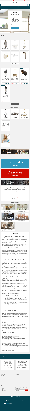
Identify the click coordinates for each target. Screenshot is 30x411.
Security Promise (8, 400)
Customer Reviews (3, 390)
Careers (2, 389)
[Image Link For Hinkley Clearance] (15, 173)
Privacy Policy (8, 399)
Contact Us (17, 374)
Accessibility (21, 400)
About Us (2, 388)
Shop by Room (3, 374)
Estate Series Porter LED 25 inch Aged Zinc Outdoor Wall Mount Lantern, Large (5, 79)
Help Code (17, 381)
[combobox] (15, 5)
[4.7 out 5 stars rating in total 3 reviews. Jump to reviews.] (7, 101)
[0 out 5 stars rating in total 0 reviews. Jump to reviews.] (17, 83)
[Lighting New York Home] (15, 2)
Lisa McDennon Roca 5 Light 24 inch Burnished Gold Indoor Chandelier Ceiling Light (14, 79)
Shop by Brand (3, 375)
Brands (3, 33)
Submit (26, 390)
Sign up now (15, 0)
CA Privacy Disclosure (21, 399)
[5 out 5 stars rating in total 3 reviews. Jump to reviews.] (26, 83)
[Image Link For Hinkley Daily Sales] (15, 163)
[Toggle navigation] (2, 2)
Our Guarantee (17, 375)
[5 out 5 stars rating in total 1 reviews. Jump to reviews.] (7, 83)
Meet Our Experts (3, 387)
